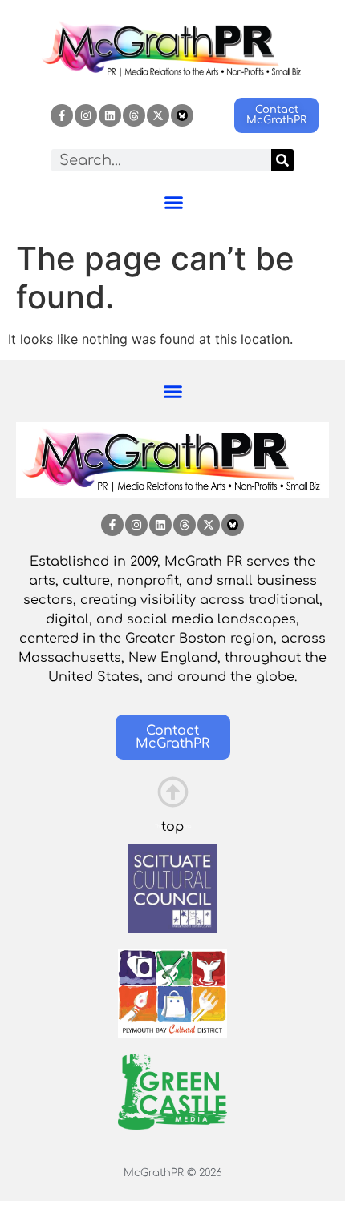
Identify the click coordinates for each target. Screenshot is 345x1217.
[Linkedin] (110, 115)
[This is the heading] (173, 792)
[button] (174, 202)
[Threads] (134, 115)
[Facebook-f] (62, 115)
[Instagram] (86, 115)
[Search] (282, 160)
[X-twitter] (158, 115)
